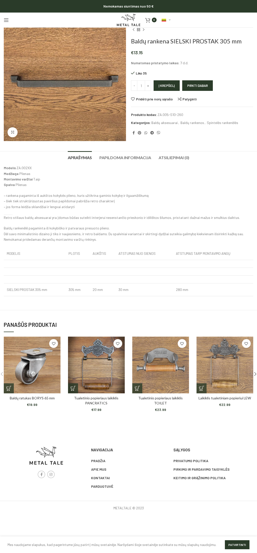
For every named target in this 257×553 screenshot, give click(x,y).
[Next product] (143, 29)
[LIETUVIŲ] (166, 20)
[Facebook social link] (133, 133)
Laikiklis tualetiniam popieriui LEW (225, 398)
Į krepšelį (167, 86)
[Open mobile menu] (6, 20)
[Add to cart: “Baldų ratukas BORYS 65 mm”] (9, 388)
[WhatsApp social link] (146, 133)
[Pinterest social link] (139, 133)
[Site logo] (128, 19)
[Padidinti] (13, 132)
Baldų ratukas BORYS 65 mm (32, 398)
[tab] (80, 157)
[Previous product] (133, 29)
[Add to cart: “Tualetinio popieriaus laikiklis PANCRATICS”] (73, 388)
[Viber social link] (158, 133)
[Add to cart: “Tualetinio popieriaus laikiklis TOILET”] (137, 388)
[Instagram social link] (51, 474)
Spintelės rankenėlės (222, 122)
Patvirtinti (237, 544)
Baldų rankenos (192, 122)
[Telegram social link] (152, 133)
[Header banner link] (128, 6)
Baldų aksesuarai (164, 122)
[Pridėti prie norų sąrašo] (53, 343)
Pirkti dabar (197, 86)
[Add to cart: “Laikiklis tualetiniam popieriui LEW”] (202, 388)
